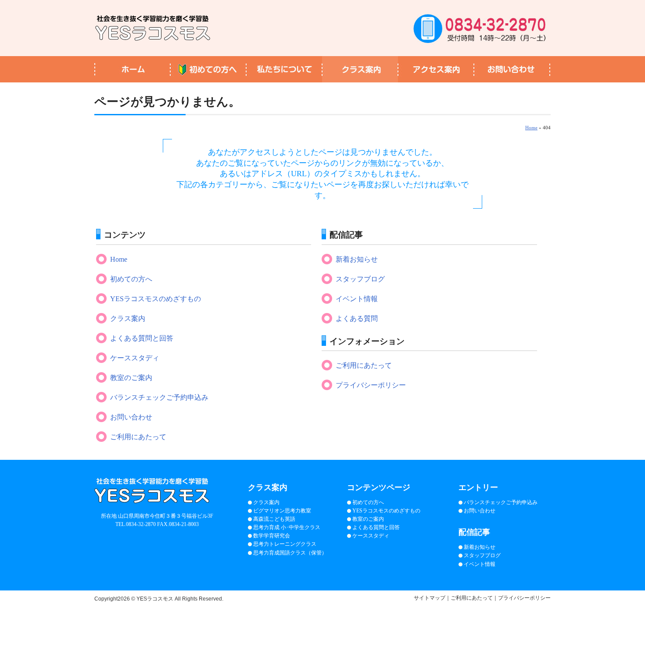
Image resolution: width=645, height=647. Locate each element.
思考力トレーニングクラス (284, 544)
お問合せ (512, 69)
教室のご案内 (131, 377)
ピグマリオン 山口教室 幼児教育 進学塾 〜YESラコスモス (152, 27)
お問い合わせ (131, 417)
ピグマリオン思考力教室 (282, 511)
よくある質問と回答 (141, 338)
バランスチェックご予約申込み (159, 397)
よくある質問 (357, 318)
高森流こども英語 (274, 519)
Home (531, 127)
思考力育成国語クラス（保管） (290, 553)
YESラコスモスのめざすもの (155, 298)
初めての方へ (208, 69)
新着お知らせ (357, 259)
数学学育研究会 (271, 536)
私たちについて (284, 69)
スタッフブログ (360, 279)
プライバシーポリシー (371, 385)
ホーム (132, 69)
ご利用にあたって (138, 437)
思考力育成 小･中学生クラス (286, 527)
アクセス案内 (436, 69)
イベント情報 (357, 298)
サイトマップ (429, 598)
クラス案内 (360, 69)
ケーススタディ (134, 358)
